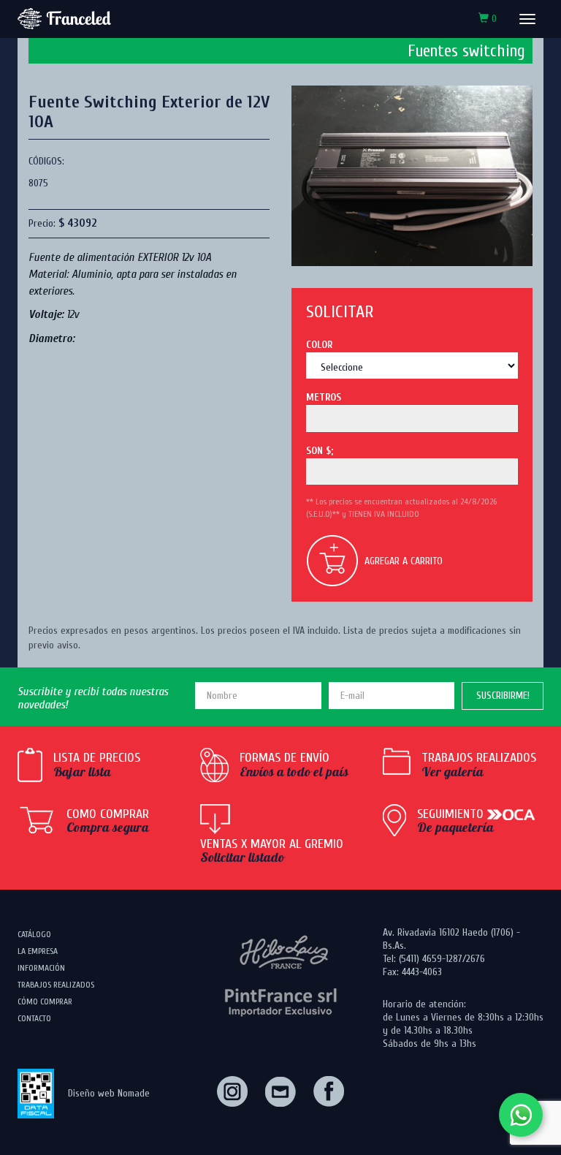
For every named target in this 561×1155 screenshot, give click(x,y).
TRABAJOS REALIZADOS (56, 985)
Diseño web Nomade (109, 1093)
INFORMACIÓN (41, 968)
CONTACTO (34, 1018)
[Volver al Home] (64, 19)
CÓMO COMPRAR (45, 1001)
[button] (487, 19)
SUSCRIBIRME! (503, 695)
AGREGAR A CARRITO (404, 561)
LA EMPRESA (38, 951)
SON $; (319, 450)
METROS (323, 397)
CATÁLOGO (34, 934)
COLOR (319, 344)
